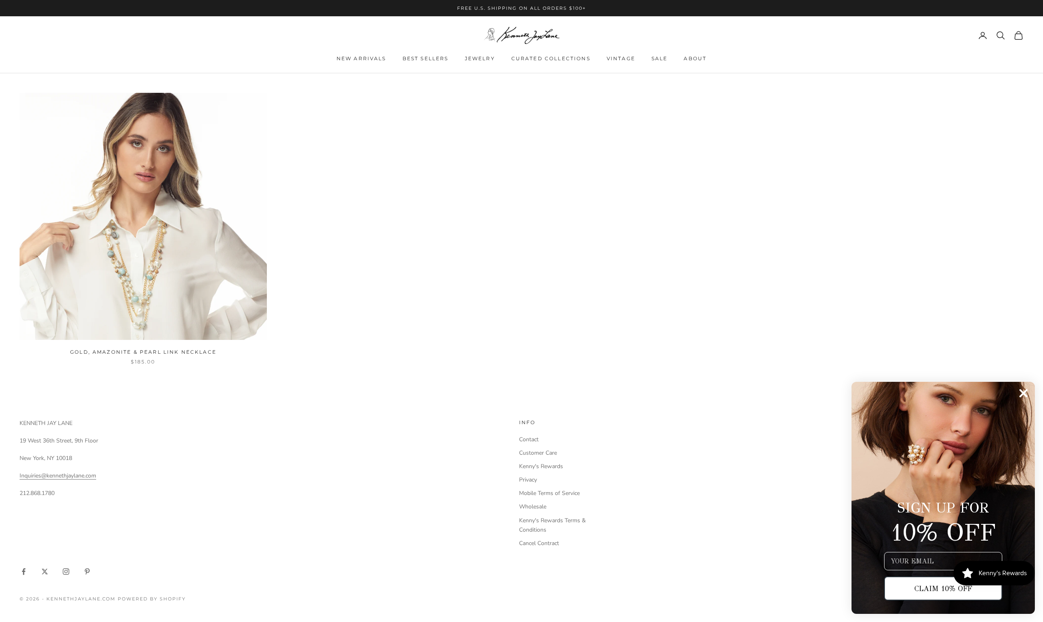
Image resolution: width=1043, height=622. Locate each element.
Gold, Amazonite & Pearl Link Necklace (143, 352)
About (695, 58)
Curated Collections (550, 58)
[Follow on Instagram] (66, 571)
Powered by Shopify (152, 599)
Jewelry (480, 58)
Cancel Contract (539, 543)
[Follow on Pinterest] (87, 571)
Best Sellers (426, 58)
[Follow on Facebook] (24, 571)
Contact (529, 439)
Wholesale (532, 506)
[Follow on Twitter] (45, 571)
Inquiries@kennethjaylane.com (58, 476)
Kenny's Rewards (541, 466)
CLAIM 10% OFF (943, 588)
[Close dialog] (1023, 393)
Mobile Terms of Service (549, 493)
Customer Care (538, 453)
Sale (659, 58)
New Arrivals (361, 58)
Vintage (621, 58)
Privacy (528, 480)
